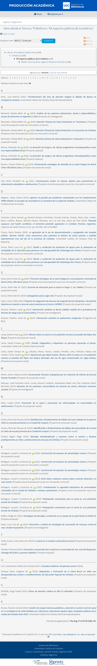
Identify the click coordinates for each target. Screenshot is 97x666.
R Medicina (16, 55)
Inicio (39, 14)
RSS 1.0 (89, 41)
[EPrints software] (57, 662)
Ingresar (6, 22)
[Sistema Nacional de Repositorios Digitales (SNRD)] (40, 662)
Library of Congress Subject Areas (21, 52)
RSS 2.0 (89, 44)
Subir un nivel (8, 33)
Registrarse (17, 22)
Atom (88, 37)
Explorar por (56, 14)
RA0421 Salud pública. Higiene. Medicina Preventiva (43, 62)
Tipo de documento (58, 72)
